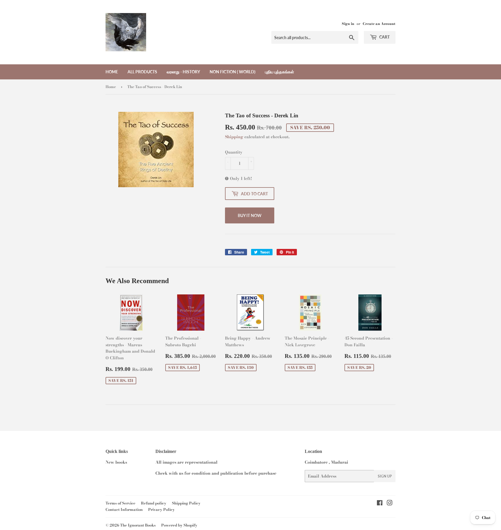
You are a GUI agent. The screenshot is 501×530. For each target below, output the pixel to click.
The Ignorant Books (138, 525)
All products (142, 71)
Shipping (234, 137)
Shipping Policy (186, 503)
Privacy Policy (161, 509)
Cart (384, 36)
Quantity (233, 152)
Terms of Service (120, 503)
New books (116, 462)
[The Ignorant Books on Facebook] (380, 503)
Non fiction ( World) (232, 71)
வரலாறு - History (183, 71)
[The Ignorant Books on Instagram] (390, 503)
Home (112, 71)
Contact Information (124, 509)
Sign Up (385, 476)
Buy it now (250, 215)
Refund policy (153, 503)
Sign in (348, 23)
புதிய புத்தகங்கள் (279, 71)
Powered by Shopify (179, 525)
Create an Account (379, 23)
